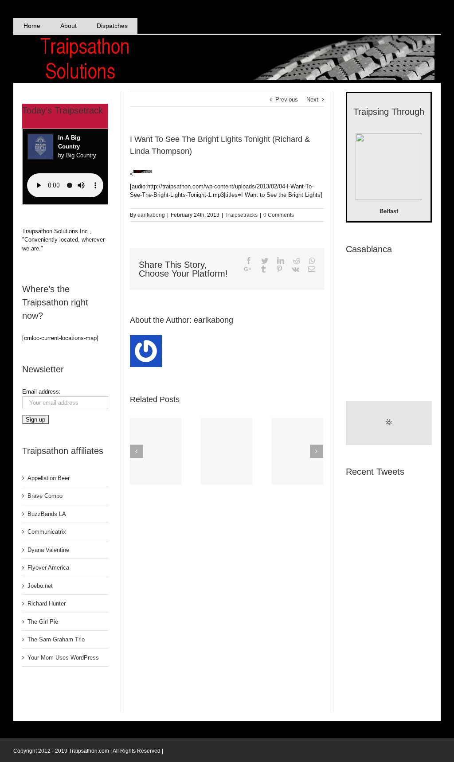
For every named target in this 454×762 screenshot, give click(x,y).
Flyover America (48, 567)
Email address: (41, 391)
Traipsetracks (241, 215)
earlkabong (151, 215)
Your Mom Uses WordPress (63, 657)
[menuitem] (31, 26)
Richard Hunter (46, 603)
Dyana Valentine (48, 550)
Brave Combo (45, 495)
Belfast (389, 211)
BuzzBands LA (46, 514)
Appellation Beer (48, 478)
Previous (286, 99)
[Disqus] (227, 599)
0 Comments (278, 215)
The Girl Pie (42, 621)
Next (312, 99)
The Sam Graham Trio (56, 639)
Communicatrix (46, 531)
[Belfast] (389, 168)
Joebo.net (40, 585)
